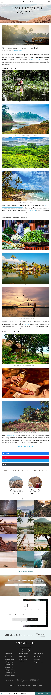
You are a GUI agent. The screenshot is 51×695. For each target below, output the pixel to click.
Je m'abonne (32, 619)
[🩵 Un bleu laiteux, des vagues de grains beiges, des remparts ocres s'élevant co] (8, 542)
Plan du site (11, 685)
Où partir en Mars (9, 661)
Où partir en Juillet (9, 667)
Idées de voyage (18, 50)
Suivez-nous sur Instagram (26, 571)
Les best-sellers (8, 656)
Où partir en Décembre (10, 675)
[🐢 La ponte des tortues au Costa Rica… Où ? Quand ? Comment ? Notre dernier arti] (8, 559)
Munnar (46, 205)
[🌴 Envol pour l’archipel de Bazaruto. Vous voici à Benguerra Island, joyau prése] (42, 542)
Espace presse (37, 659)
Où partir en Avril (9, 662)
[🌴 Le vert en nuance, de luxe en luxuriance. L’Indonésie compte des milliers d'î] (42, 525)
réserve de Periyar (32, 210)
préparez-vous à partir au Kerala (37, 59)
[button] (18, 693)
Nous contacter (37, 656)
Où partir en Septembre (10, 670)
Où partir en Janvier (9, 657)
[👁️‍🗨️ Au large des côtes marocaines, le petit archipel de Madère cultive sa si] (42, 508)
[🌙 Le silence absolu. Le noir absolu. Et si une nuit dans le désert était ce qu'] (8, 525)
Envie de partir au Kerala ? (25, 446)
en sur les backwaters (30, 323)
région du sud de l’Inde (10, 435)
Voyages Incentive (23, 659)
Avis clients (36, 657)
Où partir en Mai (9, 664)
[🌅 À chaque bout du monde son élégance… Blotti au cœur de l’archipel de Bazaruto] (25, 542)
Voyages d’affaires (23, 656)
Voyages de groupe (23, 657)
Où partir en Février (9, 659)
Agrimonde (21, 661)
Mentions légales (25, 686)
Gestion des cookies (37, 685)
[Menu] (2, 1)
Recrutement (36, 661)
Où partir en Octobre (10, 672)
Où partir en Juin (9, 666)
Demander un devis (43, 693)
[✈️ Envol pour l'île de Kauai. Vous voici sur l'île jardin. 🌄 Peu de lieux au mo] (42, 559)
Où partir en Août (9, 669)
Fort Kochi (27, 324)
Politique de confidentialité (23, 685)
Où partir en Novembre (10, 674)
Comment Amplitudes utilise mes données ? (25, 621)
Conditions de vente (38, 662)
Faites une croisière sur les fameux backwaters (12, 207)
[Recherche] (49, 1)
